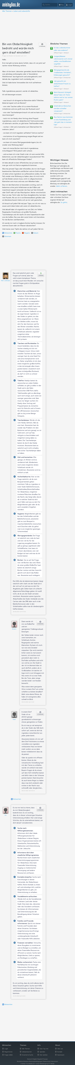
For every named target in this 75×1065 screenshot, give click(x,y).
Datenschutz (46, 1061)
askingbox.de (11, 4)
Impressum (60, 1055)
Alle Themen (7, 11)
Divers (11, 56)
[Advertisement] (37, 27)
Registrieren (8, 1052)
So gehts (64, 202)
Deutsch (29, 1059)
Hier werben (43, 1055)
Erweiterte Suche (27, 1055)
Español (40, 1059)
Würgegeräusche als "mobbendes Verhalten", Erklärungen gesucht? (62, 72)
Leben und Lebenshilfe (21, 11)
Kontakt (59, 1052)
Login (6, 1049)
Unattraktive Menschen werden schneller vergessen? (62, 108)
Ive (5, 815)
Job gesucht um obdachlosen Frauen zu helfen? (62, 83)
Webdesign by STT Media (47, 1063)
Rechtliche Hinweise (22, 1061)
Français (45, 1059)
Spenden (42, 1052)
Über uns (60, 1049)
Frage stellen (8, 1055)
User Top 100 (44, 1049)
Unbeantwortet (27, 1052)
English (35, 1059)
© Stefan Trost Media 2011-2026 (30, 1063)
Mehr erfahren (61, 186)
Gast (14, 719)
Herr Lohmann (5, 280)
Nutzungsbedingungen (35, 1061)
